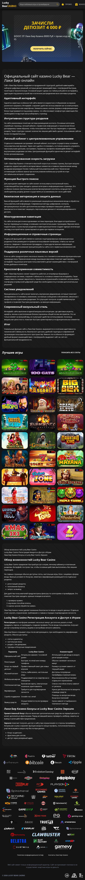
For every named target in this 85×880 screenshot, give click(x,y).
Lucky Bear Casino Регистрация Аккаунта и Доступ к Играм (27, 552)
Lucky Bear (9, 4)
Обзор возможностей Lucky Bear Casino (20, 550)
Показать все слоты (70, 352)
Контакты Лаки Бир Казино (58, 855)
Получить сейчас (42, 49)
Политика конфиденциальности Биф (30, 855)
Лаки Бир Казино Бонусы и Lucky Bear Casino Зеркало (25, 555)
